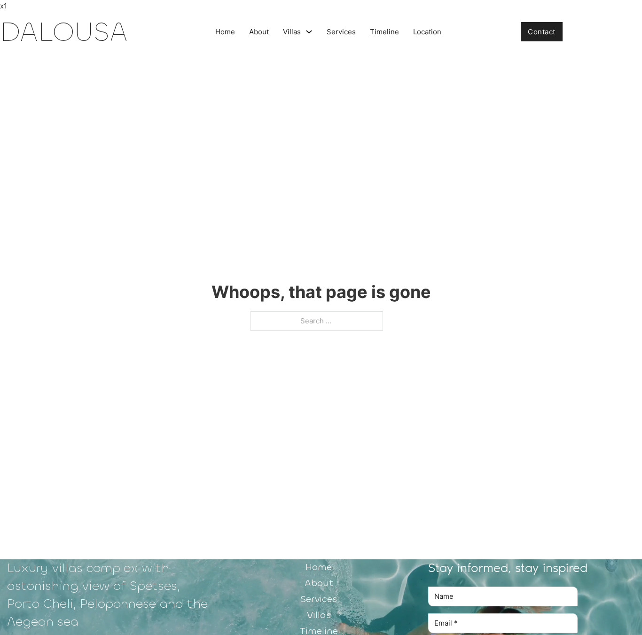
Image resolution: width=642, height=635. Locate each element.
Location (427, 31)
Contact (542, 31)
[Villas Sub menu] (309, 31)
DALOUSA (64, 31)
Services (341, 31)
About (259, 31)
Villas (292, 31)
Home (225, 31)
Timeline (384, 31)
